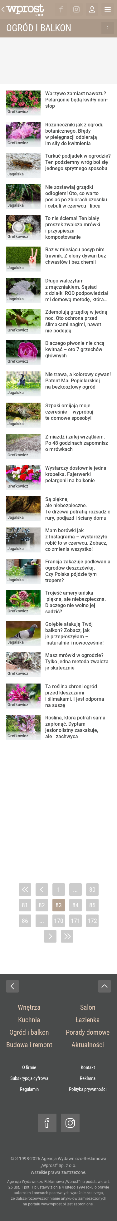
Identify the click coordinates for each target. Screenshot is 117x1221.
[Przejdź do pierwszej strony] (25, 889)
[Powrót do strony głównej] (12, 986)
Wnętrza (29, 1007)
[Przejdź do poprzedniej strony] (42, 889)
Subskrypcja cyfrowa (29, 1078)
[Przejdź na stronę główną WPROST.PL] (3, 9)
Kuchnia (29, 1020)
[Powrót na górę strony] (104, 986)
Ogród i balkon (38, 27)
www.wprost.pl (53, 1204)
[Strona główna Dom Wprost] (25, 9)
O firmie (29, 1067)
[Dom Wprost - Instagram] (76, 9)
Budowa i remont (29, 1045)
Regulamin (29, 1089)
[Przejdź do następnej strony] (50, 936)
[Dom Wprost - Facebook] (61, 9)
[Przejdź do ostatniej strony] (67, 936)
